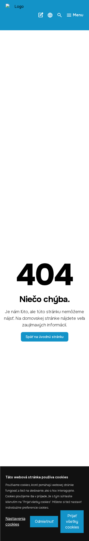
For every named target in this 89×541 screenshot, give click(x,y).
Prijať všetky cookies (72, 521)
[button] (50, 15)
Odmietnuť (44, 521)
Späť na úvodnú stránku (45, 337)
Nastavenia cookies (15, 521)
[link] (19, 15)
